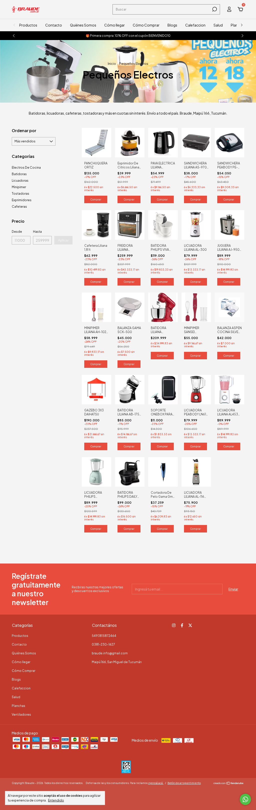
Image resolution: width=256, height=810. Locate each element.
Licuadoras (20, 180)
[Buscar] (214, 9)
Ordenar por (24, 130)
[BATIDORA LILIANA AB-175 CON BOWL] (129, 389)
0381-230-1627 (103, 644)
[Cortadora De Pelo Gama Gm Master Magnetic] (163, 471)
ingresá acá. (156, 782)
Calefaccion (195, 25)
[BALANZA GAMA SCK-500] (129, 307)
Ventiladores (21, 714)
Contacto (53, 25)
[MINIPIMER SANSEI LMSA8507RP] (196, 307)
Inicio (112, 64)
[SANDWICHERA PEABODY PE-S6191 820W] (229, 142)
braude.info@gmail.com (110, 653)
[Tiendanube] (228, 783)
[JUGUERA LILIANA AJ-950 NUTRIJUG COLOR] (229, 224)
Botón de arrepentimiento (184, 782)
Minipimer (19, 187)
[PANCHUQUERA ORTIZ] (96, 142)
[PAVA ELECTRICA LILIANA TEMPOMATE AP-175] (163, 142)
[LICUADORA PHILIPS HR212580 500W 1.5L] (96, 471)
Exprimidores (22, 200)
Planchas (18, 706)
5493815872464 (104, 636)
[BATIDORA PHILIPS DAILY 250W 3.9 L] (129, 471)
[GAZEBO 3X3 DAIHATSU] (96, 389)
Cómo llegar (114, 25)
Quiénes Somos (83, 25)
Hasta (37, 231)
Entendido (56, 800)
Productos (28, 25)
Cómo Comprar (146, 25)
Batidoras (19, 174)
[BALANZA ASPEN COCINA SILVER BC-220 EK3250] (229, 307)
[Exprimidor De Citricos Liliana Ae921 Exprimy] (129, 142)
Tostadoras (20, 193)
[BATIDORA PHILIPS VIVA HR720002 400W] (163, 224)
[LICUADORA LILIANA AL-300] (196, 224)
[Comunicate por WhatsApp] (245, 799)
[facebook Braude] (182, 625)
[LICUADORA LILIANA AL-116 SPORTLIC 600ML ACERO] (196, 471)
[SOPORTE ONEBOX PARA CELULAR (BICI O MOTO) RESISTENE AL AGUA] (163, 389)
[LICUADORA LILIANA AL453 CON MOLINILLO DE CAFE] (229, 389)
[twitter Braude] (190, 625)
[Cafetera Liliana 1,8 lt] (96, 224)
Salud (218, 25)
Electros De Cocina (26, 167)
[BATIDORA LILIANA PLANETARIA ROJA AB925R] (163, 307)
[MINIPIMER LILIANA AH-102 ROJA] (96, 307)
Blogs (172, 25)
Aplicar (63, 240)
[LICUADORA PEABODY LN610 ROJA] (196, 389)
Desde (17, 231)
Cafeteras (19, 206)
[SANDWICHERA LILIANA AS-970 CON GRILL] (196, 142)
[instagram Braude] (174, 625)
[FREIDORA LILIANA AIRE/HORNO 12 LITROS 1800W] (129, 224)
